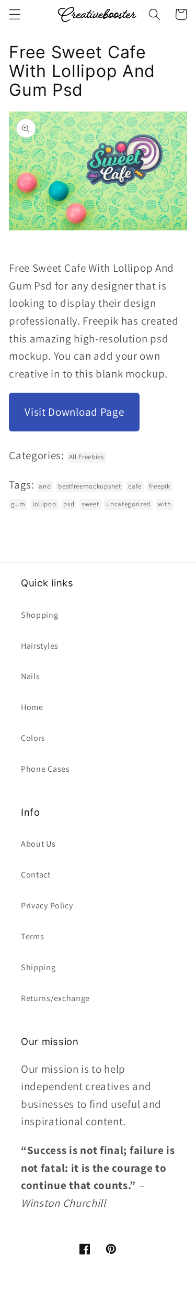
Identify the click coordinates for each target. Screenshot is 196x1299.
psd (68, 503)
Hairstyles (40, 645)
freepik (159, 486)
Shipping (38, 967)
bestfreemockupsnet (89, 486)
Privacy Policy (47, 905)
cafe (135, 486)
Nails (30, 676)
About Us (38, 843)
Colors (33, 737)
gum (18, 503)
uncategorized (128, 503)
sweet (90, 503)
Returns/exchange (55, 998)
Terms (32, 936)
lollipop (44, 503)
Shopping (40, 614)
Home (32, 707)
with (164, 503)
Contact (36, 874)
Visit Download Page (74, 412)
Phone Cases (45, 768)
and (45, 486)
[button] (15, 14)
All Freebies (86, 456)
